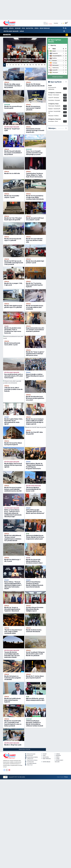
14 (41, 64)
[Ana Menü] (64, 31)
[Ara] (64, 28)
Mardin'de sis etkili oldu (12, 173)
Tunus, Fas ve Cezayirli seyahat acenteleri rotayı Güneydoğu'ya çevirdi (34, 152)
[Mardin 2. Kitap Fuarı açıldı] (13, 735)
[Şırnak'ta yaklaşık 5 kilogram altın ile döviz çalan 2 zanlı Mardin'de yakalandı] (35, 642)
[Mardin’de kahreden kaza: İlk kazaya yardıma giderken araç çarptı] (35, 386)
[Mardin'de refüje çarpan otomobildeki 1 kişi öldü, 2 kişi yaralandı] (13, 74)
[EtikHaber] (9, 23)
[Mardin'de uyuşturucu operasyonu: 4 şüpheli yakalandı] (35, 96)
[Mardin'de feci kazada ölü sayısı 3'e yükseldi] (13, 228)
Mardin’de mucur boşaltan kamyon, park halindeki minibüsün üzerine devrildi (12, 489)
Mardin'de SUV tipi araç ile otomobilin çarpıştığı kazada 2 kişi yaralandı (13, 262)
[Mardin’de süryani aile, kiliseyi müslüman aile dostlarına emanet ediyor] (35, 549)
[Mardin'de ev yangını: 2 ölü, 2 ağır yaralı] (13, 273)
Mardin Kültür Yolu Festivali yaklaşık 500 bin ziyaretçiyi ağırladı (13, 465)
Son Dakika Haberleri (31, 763)
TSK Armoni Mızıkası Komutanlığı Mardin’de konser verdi (33, 489)
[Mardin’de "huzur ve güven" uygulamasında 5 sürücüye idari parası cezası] (35, 342)
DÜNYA (37, 28)
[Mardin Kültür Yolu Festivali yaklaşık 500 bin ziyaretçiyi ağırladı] (13, 453)
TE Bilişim (66, 776)
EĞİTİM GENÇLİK (46, 761)
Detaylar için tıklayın (57, 76)
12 (36, 64)
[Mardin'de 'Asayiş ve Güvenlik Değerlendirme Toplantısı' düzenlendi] (13, 597)
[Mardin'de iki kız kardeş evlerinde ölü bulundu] (35, 620)
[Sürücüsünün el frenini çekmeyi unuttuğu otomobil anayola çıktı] (35, 118)
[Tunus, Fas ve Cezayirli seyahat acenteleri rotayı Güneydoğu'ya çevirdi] (35, 141)
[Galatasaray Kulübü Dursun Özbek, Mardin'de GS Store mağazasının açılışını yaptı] (35, 525)
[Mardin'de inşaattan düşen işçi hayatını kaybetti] (13, 433)
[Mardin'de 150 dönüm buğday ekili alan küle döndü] (35, 74)
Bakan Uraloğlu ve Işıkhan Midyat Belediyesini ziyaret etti (35, 376)
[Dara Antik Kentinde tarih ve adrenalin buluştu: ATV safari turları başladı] (13, 364)
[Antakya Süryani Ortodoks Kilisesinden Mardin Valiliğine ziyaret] (35, 597)
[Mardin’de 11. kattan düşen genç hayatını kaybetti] (35, 666)
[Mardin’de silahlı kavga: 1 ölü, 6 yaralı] (13, 549)
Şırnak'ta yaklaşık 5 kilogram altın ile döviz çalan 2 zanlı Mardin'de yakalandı (35, 653)
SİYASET (5, 28)
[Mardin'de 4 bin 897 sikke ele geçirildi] (35, 427)
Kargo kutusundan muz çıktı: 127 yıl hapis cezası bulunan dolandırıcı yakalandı (35, 329)
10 (30, 64)
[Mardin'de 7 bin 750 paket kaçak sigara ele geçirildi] (13, 208)
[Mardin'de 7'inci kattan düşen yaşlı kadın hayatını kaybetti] (35, 273)
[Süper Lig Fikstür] (66, 82)
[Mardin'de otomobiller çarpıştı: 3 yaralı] (13, 185)
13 (39, 64)
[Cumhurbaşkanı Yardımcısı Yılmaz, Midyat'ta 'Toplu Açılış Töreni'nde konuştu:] (35, 163)
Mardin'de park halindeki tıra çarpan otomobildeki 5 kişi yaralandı (13, 152)
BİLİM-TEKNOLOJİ (45, 28)
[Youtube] (9, 770)
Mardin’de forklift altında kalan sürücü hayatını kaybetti (12, 700)
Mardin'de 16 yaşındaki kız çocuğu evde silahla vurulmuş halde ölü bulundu (35, 197)
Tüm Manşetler (30, 761)
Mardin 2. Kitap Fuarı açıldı (12, 745)
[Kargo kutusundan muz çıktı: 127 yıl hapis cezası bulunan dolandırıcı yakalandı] (35, 318)
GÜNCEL (11, 28)
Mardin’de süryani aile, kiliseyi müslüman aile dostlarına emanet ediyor (34, 561)
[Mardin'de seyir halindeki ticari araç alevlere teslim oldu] (35, 228)
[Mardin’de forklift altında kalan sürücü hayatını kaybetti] (13, 688)
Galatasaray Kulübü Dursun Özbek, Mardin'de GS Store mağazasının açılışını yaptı (35, 537)
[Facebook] (4, 770)
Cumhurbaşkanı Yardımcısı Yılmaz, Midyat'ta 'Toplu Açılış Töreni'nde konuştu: (34, 175)
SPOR (23, 28)
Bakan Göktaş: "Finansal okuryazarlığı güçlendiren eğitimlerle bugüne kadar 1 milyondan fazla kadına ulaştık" (13, 585)
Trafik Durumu (30, 758)
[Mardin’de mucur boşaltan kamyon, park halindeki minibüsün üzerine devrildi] (13, 477)
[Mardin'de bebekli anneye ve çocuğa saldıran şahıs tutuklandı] (35, 295)
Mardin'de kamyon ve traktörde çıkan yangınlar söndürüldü (12, 677)
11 (33, 64)
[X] (7, 770)
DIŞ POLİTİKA (29, 28)
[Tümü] (66, 128)
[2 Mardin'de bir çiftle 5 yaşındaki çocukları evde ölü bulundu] (13, 382)
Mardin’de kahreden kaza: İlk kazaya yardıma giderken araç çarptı (35, 398)
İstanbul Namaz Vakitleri (32, 757)
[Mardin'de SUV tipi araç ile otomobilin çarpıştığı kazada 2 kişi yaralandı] (13, 251)
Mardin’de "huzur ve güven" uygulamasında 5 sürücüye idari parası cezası (35, 353)
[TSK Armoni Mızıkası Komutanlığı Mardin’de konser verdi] (35, 477)
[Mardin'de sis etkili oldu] (13, 163)
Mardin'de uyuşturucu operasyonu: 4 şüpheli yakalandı (33, 108)
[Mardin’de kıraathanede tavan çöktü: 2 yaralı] (13, 337)
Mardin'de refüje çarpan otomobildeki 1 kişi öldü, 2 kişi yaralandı (12, 85)
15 (44, 64)
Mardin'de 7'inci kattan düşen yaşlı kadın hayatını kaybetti (34, 285)
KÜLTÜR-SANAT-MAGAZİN (11, 31)
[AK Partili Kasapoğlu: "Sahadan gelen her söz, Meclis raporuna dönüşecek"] (35, 500)
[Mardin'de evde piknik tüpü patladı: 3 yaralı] (35, 251)
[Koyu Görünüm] (66, 28)
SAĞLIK (22, 31)
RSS (6, 776)
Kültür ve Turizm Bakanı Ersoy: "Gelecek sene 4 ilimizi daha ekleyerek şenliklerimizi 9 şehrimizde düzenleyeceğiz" (13, 513)
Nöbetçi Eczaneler (31, 754)
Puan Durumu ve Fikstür (32, 760)
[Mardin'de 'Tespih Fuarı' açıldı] (13, 118)
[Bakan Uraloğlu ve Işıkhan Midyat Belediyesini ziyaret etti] (35, 364)
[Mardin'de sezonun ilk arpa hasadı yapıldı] (13, 96)
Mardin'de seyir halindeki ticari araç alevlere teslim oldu (34, 240)
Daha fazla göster (24, 749)
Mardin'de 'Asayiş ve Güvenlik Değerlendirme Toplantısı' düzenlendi (12, 609)
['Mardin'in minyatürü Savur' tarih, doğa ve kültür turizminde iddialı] (13, 620)
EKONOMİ (18, 28)
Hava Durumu (30, 755)
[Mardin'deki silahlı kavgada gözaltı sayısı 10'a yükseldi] (13, 295)
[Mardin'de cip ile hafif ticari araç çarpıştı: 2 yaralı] (35, 208)
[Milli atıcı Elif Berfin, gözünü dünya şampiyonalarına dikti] (35, 688)
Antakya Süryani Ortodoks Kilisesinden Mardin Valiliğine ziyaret (34, 609)
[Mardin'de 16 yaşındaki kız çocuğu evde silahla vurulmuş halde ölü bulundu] (35, 185)
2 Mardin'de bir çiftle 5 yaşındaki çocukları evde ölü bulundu (13, 389)
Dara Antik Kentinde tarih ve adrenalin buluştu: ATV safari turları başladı (13, 376)
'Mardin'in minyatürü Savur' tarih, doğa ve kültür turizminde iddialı (13, 631)
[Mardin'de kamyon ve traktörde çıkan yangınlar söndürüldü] (13, 666)
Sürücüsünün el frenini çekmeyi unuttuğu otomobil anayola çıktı (35, 130)
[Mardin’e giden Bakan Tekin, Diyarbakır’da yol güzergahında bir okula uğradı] (13, 409)
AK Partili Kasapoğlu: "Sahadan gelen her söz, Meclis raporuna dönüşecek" (35, 511)
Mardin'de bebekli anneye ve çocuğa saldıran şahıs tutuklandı (34, 307)
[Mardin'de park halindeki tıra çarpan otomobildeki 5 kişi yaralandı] (13, 141)
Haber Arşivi (30, 764)
